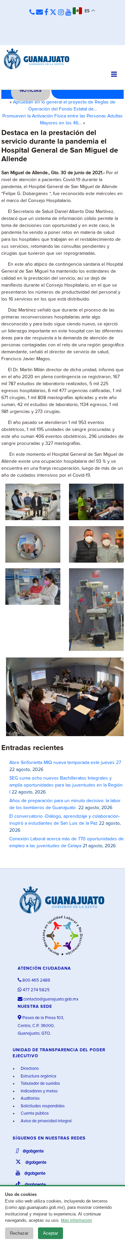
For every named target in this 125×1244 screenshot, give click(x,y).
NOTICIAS (30, 90)
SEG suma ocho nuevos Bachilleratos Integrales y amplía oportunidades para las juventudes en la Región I (66, 785)
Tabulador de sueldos (40, 1083)
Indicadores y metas (39, 1091)
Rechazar (19, 1233)
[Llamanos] (32, 12)
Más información (76, 1220)
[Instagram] (61, 12)
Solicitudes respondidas (42, 1106)
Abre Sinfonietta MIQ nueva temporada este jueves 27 (65, 762)
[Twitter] (53, 12)
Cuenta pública (34, 1113)
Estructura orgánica (38, 1076)
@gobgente (33, 1151)
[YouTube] (68, 12)
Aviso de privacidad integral (46, 1121)
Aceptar (50, 1233)
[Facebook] (46, 12)
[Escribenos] (39, 12)
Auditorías (30, 1098)
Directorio (29, 1069)
